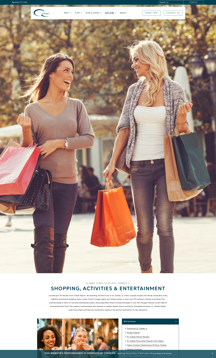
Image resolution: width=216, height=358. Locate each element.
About (123, 13)
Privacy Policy (131, 353)
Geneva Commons (134, 349)
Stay (77, 13)
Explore (109, 13)
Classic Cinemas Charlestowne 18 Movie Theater (147, 345)
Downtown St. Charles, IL (137, 329)
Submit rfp (151, 13)
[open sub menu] (71, 13)
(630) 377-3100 (21, 2)
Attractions (130, 321)
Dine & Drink (92, 13)
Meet (66, 13)
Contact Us (173, 13)
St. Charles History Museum (138, 337)
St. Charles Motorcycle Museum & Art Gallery (145, 341)
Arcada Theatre (133, 333)
